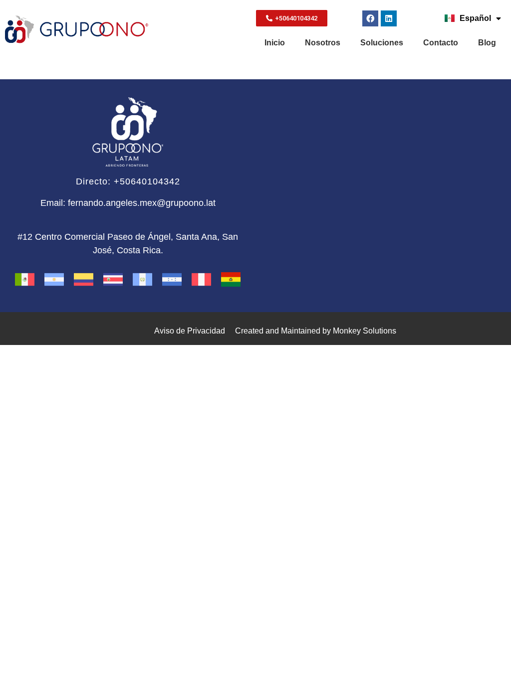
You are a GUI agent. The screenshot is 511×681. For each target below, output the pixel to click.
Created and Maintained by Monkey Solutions (315, 331)
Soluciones (381, 42)
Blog (487, 42)
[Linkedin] (389, 18)
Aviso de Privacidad (189, 331)
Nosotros (322, 42)
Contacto (440, 42)
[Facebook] (370, 18)
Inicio (274, 42)
